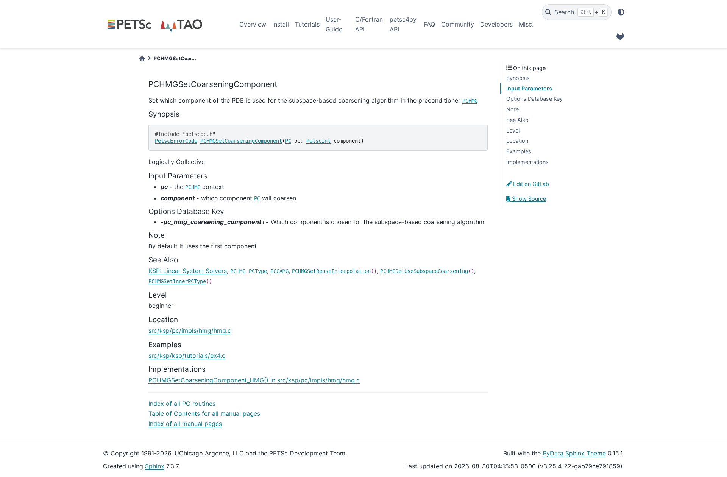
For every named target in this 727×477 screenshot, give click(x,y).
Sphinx (154, 466)
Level (513, 130)
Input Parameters (529, 88)
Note (512, 109)
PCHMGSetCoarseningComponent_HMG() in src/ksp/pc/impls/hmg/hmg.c (254, 380)
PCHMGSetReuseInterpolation (331, 271)
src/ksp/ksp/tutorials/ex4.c (186, 355)
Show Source (528, 198)
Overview (252, 24)
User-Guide (334, 24)
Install (280, 24)
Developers (496, 24)
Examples (518, 151)
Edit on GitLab (530, 184)
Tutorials (307, 24)
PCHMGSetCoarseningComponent (241, 141)
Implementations (527, 162)
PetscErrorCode (176, 141)
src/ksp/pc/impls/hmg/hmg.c (189, 330)
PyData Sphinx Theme (574, 453)
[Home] (142, 58)
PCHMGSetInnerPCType (177, 281)
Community (457, 24)
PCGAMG (279, 271)
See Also (517, 120)
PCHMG (469, 101)
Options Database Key (534, 98)
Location (517, 140)
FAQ (429, 24)
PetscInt (318, 141)
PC (288, 141)
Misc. (526, 24)
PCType (258, 271)
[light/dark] (621, 12)
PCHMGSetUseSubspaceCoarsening (424, 271)
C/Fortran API (369, 24)
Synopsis (518, 78)
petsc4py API (403, 24)
